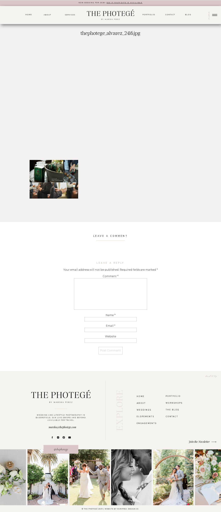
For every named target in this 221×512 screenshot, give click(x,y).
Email (110, 325)
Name (111, 315)
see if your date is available (125, 3)
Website (110, 336)
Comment (110, 276)
